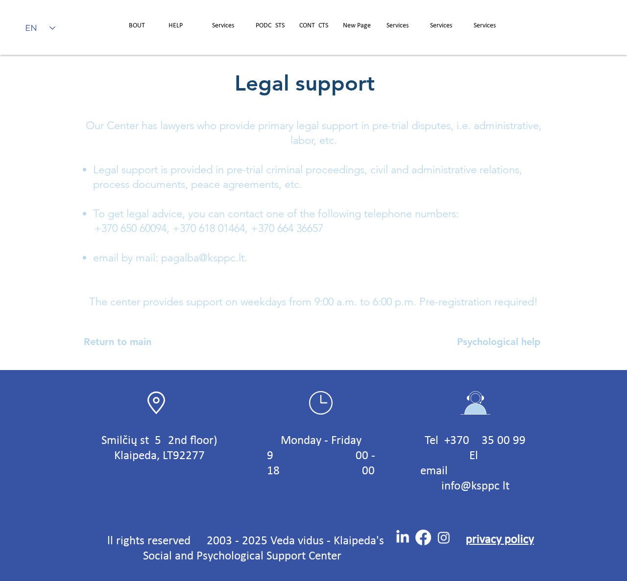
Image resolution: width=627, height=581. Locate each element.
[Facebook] (423, 537)
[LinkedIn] (402, 537)
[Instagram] (444, 537)
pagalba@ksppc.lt (202, 257)
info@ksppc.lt (475, 486)
